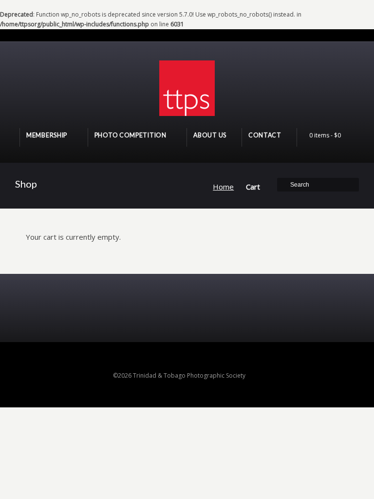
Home (223, 187)
